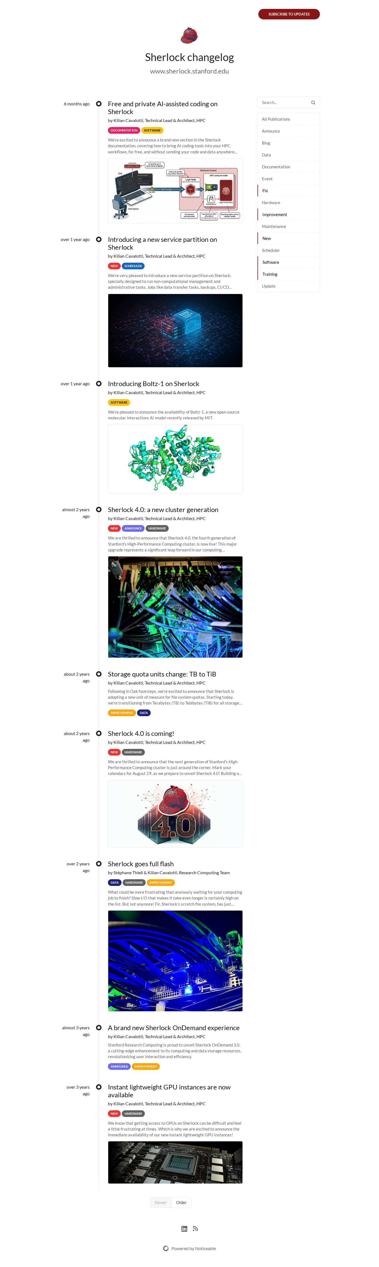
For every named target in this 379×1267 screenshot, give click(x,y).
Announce (271, 130)
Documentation (276, 166)
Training (269, 274)
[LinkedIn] (187, 1228)
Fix (265, 190)
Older (181, 1202)
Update (269, 285)
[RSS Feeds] (195, 1228)
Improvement (274, 214)
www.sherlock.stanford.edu (189, 71)
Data (266, 154)
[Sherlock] (189, 37)
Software (270, 262)
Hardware (271, 202)
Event (267, 178)
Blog (266, 142)
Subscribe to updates (289, 14)
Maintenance (274, 226)
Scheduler (271, 250)
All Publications (276, 118)
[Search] (313, 102)
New (266, 238)
